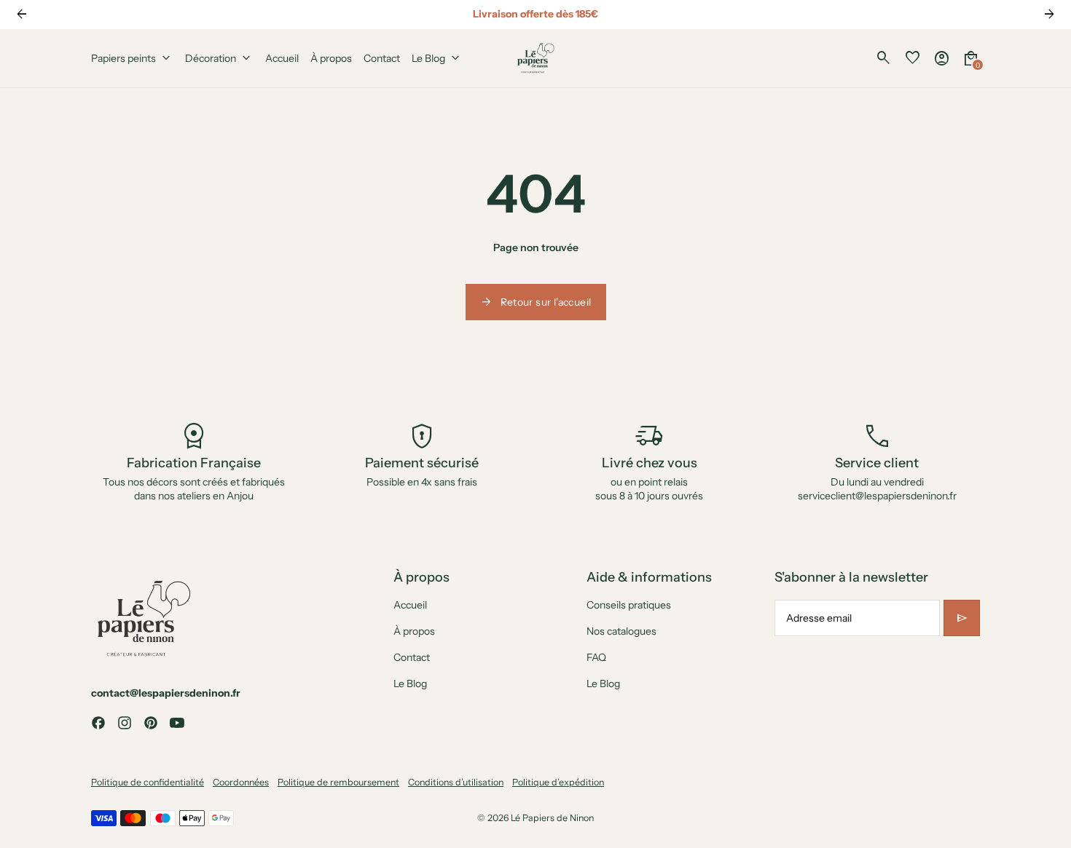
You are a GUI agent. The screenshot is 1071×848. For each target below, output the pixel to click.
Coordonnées (241, 782)
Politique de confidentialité (147, 782)
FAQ (596, 657)
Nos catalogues (621, 631)
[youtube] (177, 723)
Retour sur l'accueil (536, 302)
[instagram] (124, 723)
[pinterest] (151, 723)
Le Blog (410, 683)
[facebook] (98, 723)
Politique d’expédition (558, 782)
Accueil (410, 604)
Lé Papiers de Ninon (552, 817)
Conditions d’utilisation (455, 782)
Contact (411, 657)
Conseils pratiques (628, 604)
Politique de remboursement (338, 782)
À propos (414, 631)
